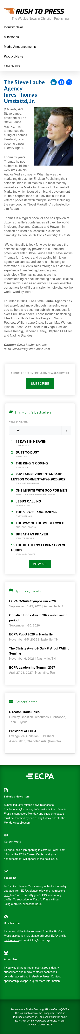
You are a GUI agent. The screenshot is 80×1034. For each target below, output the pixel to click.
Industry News (13, 27)
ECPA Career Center (31, 854)
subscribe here (32, 904)
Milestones (11, 37)
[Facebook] (61, 82)
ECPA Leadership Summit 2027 (32, 667)
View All (40, 564)
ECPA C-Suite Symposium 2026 (32, 601)
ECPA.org (59, 1020)
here (7, 895)
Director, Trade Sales (24, 712)
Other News (12, 66)
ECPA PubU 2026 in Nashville (31, 634)
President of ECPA (23, 731)
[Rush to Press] (34, 12)
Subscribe (40, 383)
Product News (13, 56)
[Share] (69, 82)
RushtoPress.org (35, 1009)
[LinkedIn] (53, 82)
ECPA (50, 1024)
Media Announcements (20, 46)
